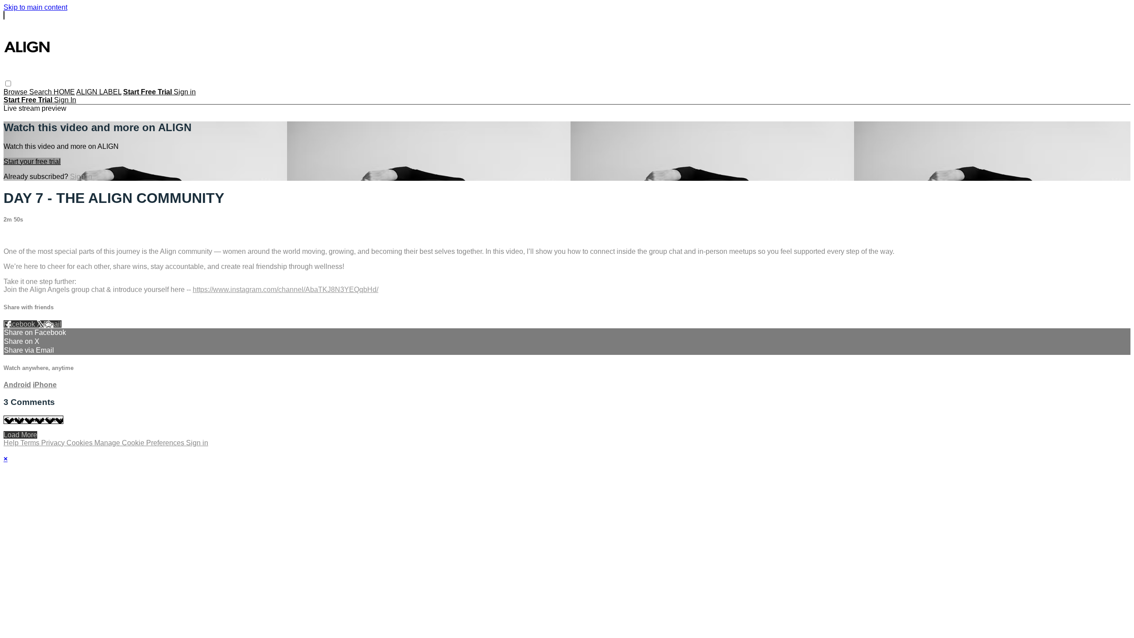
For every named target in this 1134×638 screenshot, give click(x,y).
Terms (30, 443)
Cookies (80, 443)
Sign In (65, 100)
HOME (64, 92)
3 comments (23, 236)
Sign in (185, 92)
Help (12, 443)
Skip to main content (35, 7)
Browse (16, 92)
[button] (8, 83)
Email (52, 324)
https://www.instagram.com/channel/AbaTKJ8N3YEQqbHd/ (285, 289)
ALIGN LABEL (98, 92)
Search (41, 92)
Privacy (53, 443)
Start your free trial (32, 161)
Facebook (20, 324)
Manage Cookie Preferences (140, 443)
